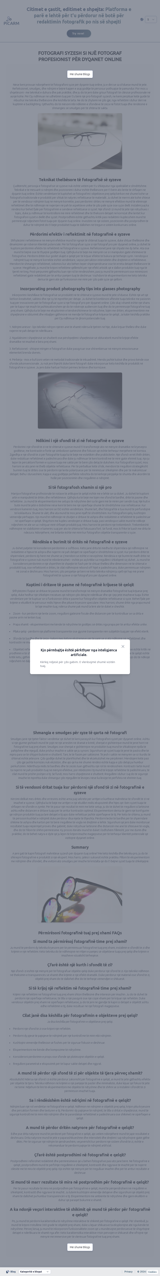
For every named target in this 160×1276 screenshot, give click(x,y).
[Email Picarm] (117, 1271)
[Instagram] (103, 1271)
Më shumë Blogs (80, 74)
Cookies (152, 1272)
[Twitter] (110, 1271)
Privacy (128, 1271)
